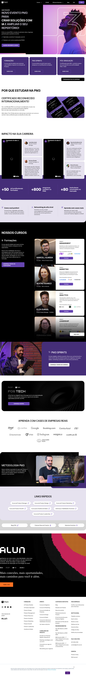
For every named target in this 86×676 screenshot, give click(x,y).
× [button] (74, 666)
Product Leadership (29, 626)
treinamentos (59, 646)
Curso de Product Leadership (42, 514)
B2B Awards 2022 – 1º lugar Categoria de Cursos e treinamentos (62, 639)
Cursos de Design (44, 614)
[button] (39, 2)
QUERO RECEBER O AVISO (10, 45)
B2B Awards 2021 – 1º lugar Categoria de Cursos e (62, 645)
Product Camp (74, 654)
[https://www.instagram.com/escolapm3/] (2, 607)
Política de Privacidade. (52, 669)
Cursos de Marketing (45, 607)
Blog (68, 2)
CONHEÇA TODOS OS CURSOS (59, 364)
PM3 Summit (74, 657)
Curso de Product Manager (19, 503)
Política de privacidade (77, 632)
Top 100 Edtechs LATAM (61, 633)
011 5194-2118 (74, 642)
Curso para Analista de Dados (39, 508)
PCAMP (47, 2)
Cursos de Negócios (45, 605)
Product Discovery (28, 615)
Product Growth (28, 623)
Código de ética (75, 629)
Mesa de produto (59, 610)
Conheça (66, 258)
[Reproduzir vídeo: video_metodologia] (60, 469)
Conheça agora (19, 403)
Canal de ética (74, 627)
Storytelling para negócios (46, 648)
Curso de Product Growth (17, 508)
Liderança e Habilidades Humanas (64, 508)
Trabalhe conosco (75, 616)
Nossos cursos (74, 621)
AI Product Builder (28, 605)
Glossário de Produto (60, 607)
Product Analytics (28, 618)
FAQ (74, 2)
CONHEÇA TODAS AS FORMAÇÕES (9, 264)
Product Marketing (28, 621)
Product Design (28, 610)
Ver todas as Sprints (45, 624)
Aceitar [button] (67, 672)
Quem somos (74, 619)
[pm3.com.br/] (5, 602)
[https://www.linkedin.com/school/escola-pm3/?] (5, 607)
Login (81, 2)
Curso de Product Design (42, 503)
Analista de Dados (28, 629)
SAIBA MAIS (10, 71)
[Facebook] (11, 607)
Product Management (29, 613)
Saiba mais (6, 584)
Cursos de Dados (44, 617)
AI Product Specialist (29, 607)
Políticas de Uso (75, 624)
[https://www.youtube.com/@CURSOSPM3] (8, 607)
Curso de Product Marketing (64, 503)
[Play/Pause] (19, 176)
